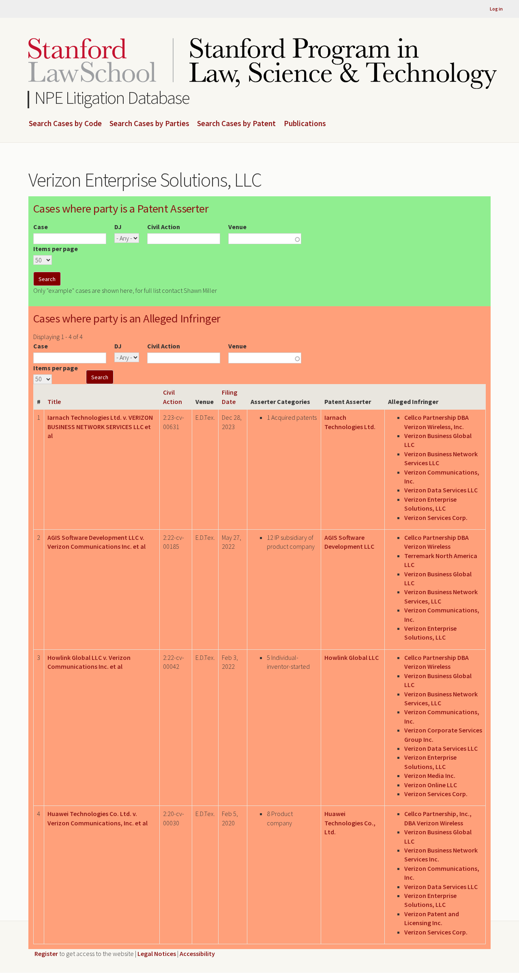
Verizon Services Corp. (436, 517)
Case (40, 227)
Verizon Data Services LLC (441, 490)
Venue (237, 227)
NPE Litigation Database (112, 97)
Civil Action (163, 227)
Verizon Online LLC (430, 785)
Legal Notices (156, 953)
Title (54, 401)
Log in (496, 9)
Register (46, 953)
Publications (305, 123)
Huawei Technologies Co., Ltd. (349, 823)
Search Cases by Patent (236, 123)
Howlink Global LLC (351, 657)
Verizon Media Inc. (429, 775)
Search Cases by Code (65, 123)
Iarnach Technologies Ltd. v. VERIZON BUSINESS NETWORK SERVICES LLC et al (100, 426)
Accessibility (197, 953)
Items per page (55, 249)
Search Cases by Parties (149, 123)
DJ (118, 227)
